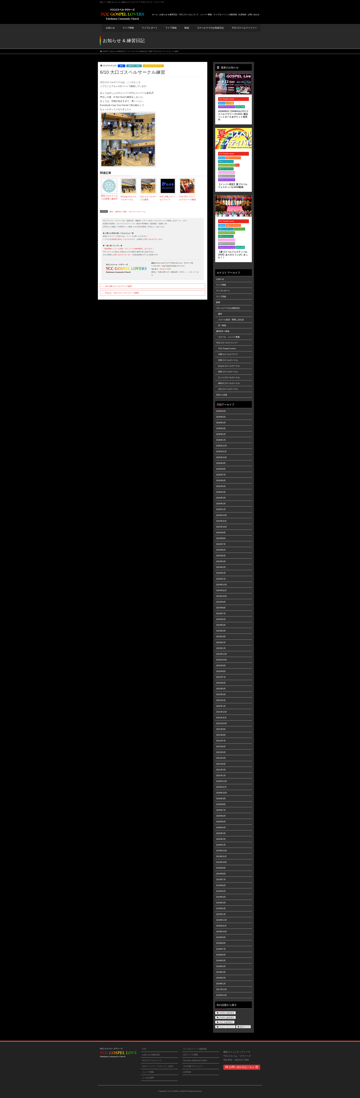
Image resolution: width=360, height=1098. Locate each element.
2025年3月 (221, 498)
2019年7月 (221, 879)
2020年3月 (221, 833)
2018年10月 (221, 931)
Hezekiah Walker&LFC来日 (195, 1060)
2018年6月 (221, 955)
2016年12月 (221, 995)
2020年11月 (221, 787)
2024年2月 (221, 573)
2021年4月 (221, 758)
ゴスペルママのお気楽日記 (210, 28)
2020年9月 (221, 798)
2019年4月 (221, 897)
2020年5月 (221, 821)
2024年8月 (221, 538)
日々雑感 (222, 325)
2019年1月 (221, 914)
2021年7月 (221, 741)
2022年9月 (221, 665)
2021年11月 (221, 717)
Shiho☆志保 (240, 107)
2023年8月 (221, 608)
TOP (144, 1049)
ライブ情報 (229, 103)
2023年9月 (221, 602)
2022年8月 (221, 671)
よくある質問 (148, 1078)
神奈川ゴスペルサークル (226, 176)
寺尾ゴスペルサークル (226, 161)
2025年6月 (221, 480)
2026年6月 (221, 411)
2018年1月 (221, 983)
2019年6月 (221, 885)
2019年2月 (221, 908)
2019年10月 (221, 862)
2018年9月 (221, 937)
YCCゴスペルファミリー (226, 107)
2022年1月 (221, 706)
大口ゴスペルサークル (153, 66)
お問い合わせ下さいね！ (122, 255)
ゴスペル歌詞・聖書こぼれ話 (231, 319)
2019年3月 (221, 903)
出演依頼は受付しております (120, 239)
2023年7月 (221, 613)
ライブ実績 (171, 28)
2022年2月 (221, 700)
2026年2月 (221, 434)
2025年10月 (221, 457)
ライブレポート (239, 229)
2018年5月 (221, 960)
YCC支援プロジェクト (193, 1066)
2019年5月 (221, 891)
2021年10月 (221, 723)
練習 (121, 66)
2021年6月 (221, 746)
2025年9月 (221, 463)
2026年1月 (221, 440)
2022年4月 (221, 694)
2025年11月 (221, 451)
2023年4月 (221, 631)
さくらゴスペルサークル (226, 172)
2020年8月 (221, 804)
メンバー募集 (148, 1072)
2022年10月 (221, 660)
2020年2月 (221, 839)
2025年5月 (221, 486)
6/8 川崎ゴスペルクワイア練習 (118, 286)
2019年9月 (221, 868)
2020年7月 (221, 810)
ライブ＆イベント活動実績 (195, 1049)
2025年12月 (221, 446)
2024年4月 (221, 561)
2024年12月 (221, 515)
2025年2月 (221, 503)
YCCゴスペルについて (152, 1060)
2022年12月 (221, 654)
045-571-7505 (165, 269)
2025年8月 (221, 469)
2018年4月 (221, 966)
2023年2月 (221, 642)
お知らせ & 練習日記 (151, 1055)
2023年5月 (221, 625)
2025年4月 (221, 492)
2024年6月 (221, 550)
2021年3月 (221, 764)
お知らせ (110, 28)
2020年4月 (221, 827)
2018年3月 (221, 972)
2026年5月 (221, 417)
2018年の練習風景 (226, 1013)
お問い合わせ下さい (150, 239)
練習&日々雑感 (134, 66)
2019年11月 (221, 856)
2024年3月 (221, 567)
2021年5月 (221, 752)
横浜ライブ (244, 1027)
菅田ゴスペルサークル (226, 169)
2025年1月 (221, 509)
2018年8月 (221, 943)
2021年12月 (221, 712)
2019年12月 (221, 850)
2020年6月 (221, 816)
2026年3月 (221, 428)
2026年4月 (221, 422)
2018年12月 (221, 920)
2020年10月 (221, 793)
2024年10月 (221, 527)
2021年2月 (221, 770)
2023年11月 (221, 590)
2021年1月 (221, 775)
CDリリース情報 (190, 1055)
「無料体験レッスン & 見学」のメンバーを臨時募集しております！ (128, 249)
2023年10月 (221, 596)
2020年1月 (221, 845)
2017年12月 (221, 989)
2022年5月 (221, 688)
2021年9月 (221, 729)
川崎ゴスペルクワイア (233, 158)
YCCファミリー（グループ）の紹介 (158, 1066)
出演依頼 (187, 1072)
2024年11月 (221, 521)
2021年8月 (221, 735)
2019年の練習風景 (226, 1018)
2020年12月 (221, 781)
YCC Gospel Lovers (226, 99)
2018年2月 (221, 978)
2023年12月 (221, 584)
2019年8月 (221, 874)
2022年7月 (221, 677)
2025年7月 (221, 475)
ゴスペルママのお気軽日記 (228, 308)
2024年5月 (221, 555)
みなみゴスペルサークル (226, 165)
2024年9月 (221, 532)
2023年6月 (221, 619)
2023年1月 (221, 648)
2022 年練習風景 (226, 1022)
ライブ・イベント (226, 1027)
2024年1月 (221, 579)
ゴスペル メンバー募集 (229, 337)
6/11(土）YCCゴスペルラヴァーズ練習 (122, 293)
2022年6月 (221, 683)
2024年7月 (221, 544)
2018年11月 (221, 926)
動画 (237, 165)
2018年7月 (221, 949)
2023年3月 (221, 636)
